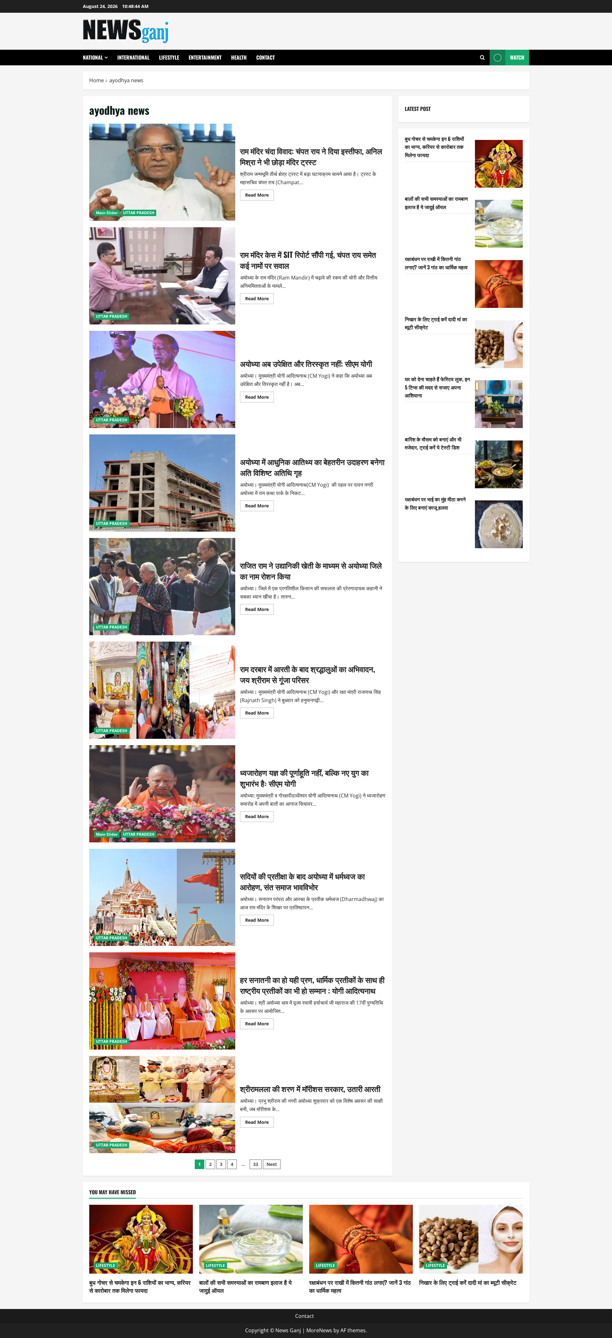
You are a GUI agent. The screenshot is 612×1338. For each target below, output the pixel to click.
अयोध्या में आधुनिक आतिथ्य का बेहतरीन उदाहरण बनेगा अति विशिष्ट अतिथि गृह (162, 483)
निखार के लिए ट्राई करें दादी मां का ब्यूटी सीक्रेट (467, 1282)
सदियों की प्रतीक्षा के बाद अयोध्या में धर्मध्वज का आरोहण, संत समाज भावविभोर (162, 897)
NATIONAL (93, 57)
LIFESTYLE (169, 57)
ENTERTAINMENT (205, 57)
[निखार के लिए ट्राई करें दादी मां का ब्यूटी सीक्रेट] (499, 344)
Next (271, 1164)
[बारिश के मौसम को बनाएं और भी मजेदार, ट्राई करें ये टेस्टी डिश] (499, 464)
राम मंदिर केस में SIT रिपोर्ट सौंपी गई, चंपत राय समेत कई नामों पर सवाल (162, 275)
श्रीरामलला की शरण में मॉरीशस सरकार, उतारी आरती (162, 1104)
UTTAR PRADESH (138, 212)
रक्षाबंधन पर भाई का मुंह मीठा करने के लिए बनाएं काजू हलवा (435, 503)
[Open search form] (482, 57)
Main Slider (107, 212)
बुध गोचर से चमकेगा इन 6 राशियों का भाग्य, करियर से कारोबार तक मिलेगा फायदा (434, 147)
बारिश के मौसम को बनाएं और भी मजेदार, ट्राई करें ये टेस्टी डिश (433, 443)
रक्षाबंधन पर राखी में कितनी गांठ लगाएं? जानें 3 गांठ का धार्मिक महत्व (436, 263)
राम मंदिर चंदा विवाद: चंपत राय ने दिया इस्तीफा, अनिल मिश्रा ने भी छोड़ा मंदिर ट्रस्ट (162, 172)
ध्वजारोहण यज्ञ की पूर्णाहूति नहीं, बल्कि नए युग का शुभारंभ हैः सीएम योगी (162, 793)
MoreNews (319, 1330)
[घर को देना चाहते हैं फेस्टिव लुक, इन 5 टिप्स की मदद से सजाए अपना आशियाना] (499, 404)
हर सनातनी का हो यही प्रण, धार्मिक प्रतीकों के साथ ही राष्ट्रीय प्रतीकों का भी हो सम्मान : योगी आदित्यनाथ (162, 1001)
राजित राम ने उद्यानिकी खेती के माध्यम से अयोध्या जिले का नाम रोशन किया (162, 586)
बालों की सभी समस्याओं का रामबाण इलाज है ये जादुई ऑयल (436, 203)
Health (239, 57)
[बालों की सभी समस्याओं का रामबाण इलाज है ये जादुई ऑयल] (499, 224)
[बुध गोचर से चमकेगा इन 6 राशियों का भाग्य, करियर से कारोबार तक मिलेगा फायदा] (499, 164)
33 (255, 1164)
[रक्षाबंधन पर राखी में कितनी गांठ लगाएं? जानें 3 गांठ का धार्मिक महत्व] (499, 284)
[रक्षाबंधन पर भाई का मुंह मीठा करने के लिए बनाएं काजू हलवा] (499, 524)
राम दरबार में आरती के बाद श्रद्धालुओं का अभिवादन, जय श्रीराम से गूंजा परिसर (162, 690)
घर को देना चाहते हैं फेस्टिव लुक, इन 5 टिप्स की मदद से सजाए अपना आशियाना (437, 387)
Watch (517, 57)
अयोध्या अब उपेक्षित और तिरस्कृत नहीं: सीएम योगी (162, 379)
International (133, 57)
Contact (265, 57)
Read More (259, 196)
